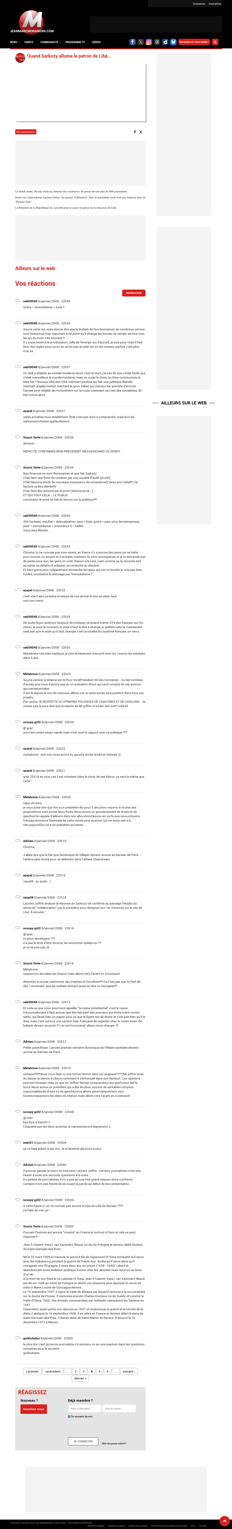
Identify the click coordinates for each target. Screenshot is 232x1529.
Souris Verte (32, 437)
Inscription (215, 3)
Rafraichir (134, 293)
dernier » (80, 1378)
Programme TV (75, 42)
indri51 (28, 1143)
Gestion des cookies (138, 1525)
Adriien (28, 841)
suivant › (129, 1371)
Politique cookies (116, 1525)
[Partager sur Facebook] (136, 131)
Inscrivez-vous (33, 1409)
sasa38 (28, 897)
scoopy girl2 (32, 722)
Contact (203, 1525)
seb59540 (30, 301)
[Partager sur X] (141, 131)
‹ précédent (53, 1371)
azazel (27, 411)
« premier (32, 1371)
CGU (193, 1525)
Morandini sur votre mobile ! (194, 41)
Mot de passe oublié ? (114, 1443)
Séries (96, 42)
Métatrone (30, 674)
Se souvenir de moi (81, 1416)
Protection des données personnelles (169, 1525)
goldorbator (31, 1338)
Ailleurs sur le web (184, 403)
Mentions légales (96, 1525)
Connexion (199, 3)
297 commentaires (26, 131)
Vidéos (28, 42)
